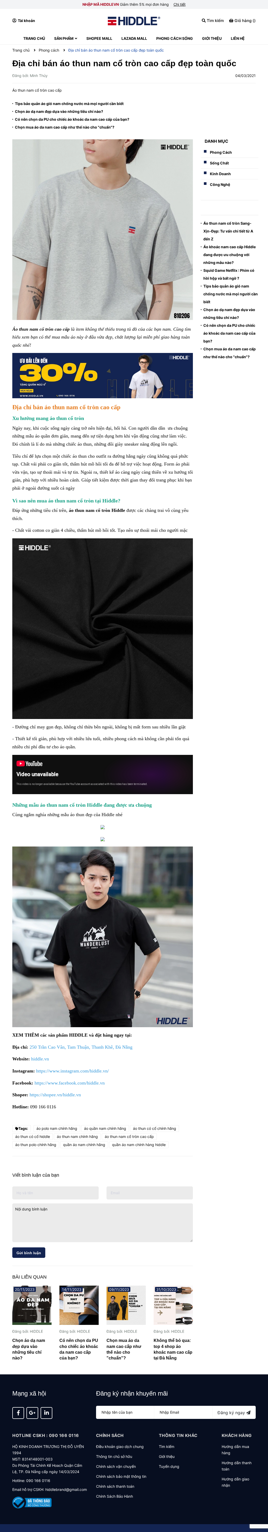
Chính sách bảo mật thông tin (121, 1476)
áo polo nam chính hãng (56, 1128)
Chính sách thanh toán (115, 1486)
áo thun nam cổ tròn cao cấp (129, 1136)
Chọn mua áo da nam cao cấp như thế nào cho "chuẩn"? (64, 127)
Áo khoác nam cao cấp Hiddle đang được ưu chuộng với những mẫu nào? (229, 255)
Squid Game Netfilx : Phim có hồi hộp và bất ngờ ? (228, 274)
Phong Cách (221, 152)
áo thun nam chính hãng (77, 1136)
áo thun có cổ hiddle (32, 1136)
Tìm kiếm (166, 1446)
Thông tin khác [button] (178, 1435)
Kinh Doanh (220, 174)
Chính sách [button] (110, 1435)
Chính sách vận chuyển (116, 1466)
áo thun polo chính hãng (35, 1144)
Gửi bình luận (28, 1253)
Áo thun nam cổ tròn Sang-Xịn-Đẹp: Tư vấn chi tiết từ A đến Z (228, 231)
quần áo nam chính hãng (84, 1144)
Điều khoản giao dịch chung (120, 1446)
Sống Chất (219, 163)
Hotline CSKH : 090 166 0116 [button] (45, 1435)
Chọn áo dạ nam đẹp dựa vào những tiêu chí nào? (59, 111)
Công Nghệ (220, 184)
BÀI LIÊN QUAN (29, 1277)
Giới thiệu (167, 1456)
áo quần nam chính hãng (105, 1128)
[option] (32, 1325)
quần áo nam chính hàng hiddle (139, 1144)
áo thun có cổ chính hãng (154, 1128)
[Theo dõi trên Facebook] (18, 1413)
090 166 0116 (38, 1480)
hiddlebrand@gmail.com (66, 1489)
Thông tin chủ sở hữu (114, 1456)
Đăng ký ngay (231, 1412)
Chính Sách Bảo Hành (114, 1496)
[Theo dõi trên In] (46, 1413)
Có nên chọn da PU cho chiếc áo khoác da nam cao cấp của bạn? (72, 119)
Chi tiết (180, 4)
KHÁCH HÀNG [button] (237, 1435)
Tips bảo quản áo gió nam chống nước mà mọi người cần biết (69, 103)
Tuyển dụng (169, 1466)
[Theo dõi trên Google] (32, 1413)
